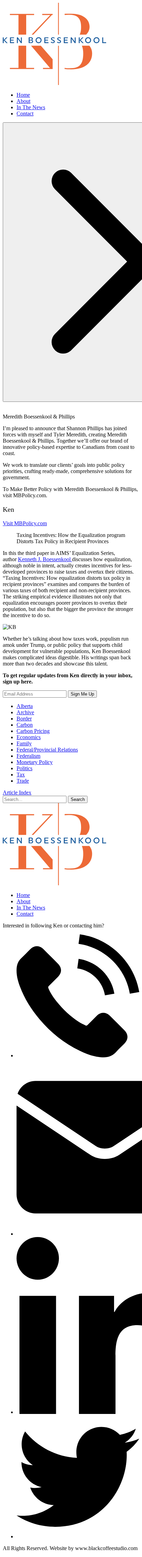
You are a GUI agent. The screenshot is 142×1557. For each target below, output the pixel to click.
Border (24, 718)
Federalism (28, 756)
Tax (21, 774)
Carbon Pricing (33, 731)
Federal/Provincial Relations (47, 750)
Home (23, 95)
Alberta (25, 706)
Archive (25, 712)
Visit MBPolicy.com (25, 523)
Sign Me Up (82, 694)
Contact (25, 113)
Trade (23, 781)
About (23, 101)
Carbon (25, 725)
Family (24, 743)
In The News (31, 107)
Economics (29, 737)
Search (78, 799)
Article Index (17, 792)
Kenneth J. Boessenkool (45, 559)
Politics (24, 768)
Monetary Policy (35, 762)
